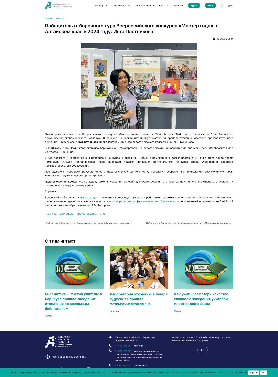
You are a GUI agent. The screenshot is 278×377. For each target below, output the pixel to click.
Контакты (163, 5)
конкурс (51, 213)
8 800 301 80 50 (123, 365)
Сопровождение (143, 5)
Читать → (49, 315)
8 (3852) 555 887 (123, 345)
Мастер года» (88, 197)
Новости (60, 18)
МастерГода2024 (87, 213)
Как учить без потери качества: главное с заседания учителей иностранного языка (201, 299)
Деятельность (120, 5)
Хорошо (253, 372)
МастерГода (67, 213)
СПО (102, 213)
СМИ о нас (178, 5)
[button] (202, 350)
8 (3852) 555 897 (123, 351)
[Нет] (274, 372)
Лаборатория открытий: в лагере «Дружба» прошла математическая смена (139, 299)
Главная (49, 18)
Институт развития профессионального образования (141, 201)
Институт (99, 5)
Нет (264, 372)
